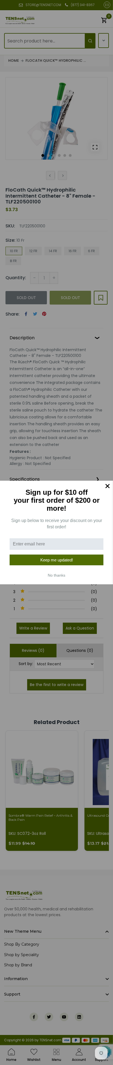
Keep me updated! (56, 560)
